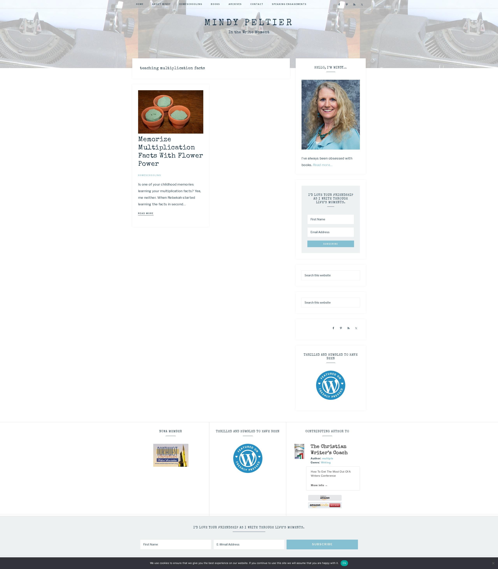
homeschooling (149, 175)
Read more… (323, 165)
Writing (326, 462)
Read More (145, 213)
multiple (327, 458)
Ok (344, 563)
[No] (493, 563)
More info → (319, 485)
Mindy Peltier (249, 23)
